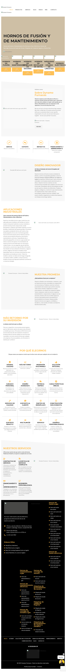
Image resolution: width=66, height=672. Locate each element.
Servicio (59, 638)
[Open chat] (61, 662)
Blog (34, 641)
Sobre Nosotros (27, 641)
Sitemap (11, 638)
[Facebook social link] (30, 3)
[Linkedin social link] (36, 3)
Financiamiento (50, 638)
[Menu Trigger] (64, 5)
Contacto (41, 641)
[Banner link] (6, 57)
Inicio (5, 638)
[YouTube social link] (34, 3)
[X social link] (32, 3)
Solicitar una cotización (23, 638)
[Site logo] (6, 7)
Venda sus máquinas (38, 638)
